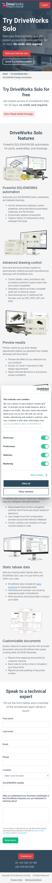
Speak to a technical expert (18, 61)
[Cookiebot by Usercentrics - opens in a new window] (37, 389)
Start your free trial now (16, 53)
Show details (37, 475)
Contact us (26, 856)
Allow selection (26, 491)
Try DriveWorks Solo (19, 74)
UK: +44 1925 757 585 (26, 862)
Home (5, 74)
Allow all (26, 483)
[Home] (13, 5)
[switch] (45, 446)
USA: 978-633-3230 (24, 867)
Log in (45, 5)
